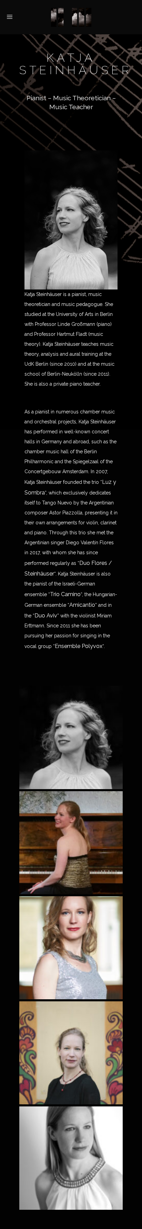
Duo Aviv (45, 615)
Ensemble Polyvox (78, 646)
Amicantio (82, 605)
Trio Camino (65, 594)
